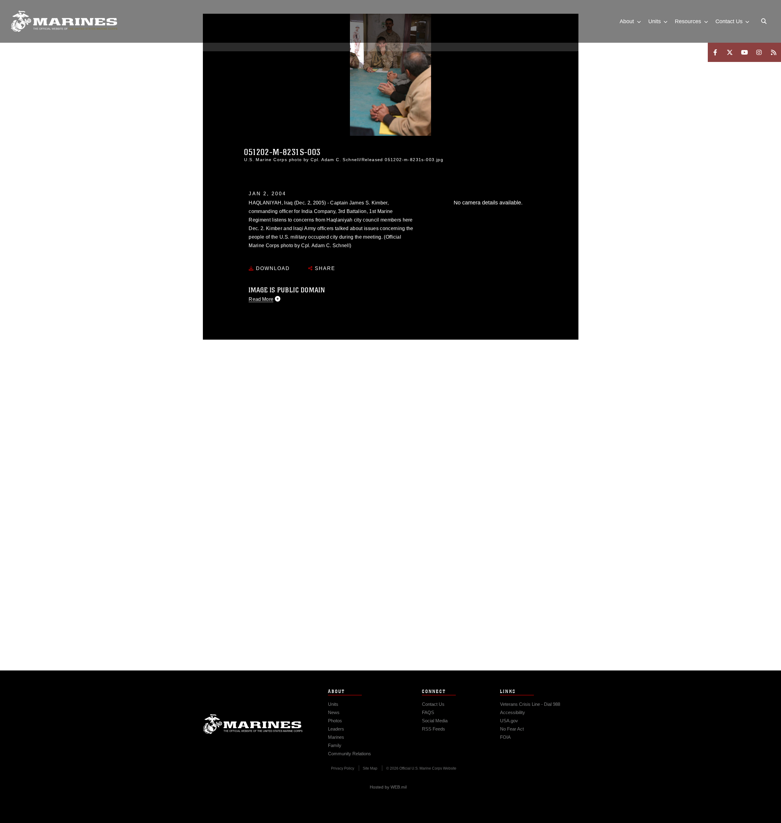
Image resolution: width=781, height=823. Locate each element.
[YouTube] (744, 52)
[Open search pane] (764, 21)
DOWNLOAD (272, 268)
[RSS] (773, 52)
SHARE (324, 268)
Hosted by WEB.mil (388, 787)
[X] (729, 52)
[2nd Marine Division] (64, 21)
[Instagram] (759, 52)
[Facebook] (715, 52)
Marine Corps (253, 724)
